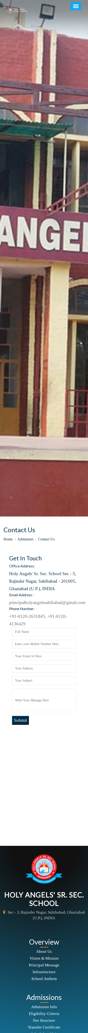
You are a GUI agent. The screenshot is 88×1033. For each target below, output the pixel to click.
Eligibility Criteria (44, 1013)
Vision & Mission (44, 958)
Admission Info (44, 1007)
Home (8, 539)
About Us (44, 951)
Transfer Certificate (44, 1027)
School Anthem (44, 978)
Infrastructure (44, 972)
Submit (20, 720)
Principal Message (44, 965)
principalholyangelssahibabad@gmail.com (47, 602)
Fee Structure (44, 1020)
